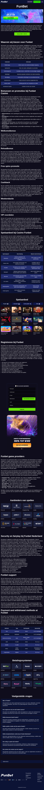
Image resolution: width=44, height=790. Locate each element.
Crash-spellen (26, 303)
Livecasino (16, 303)
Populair (5, 303)
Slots (37, 303)
